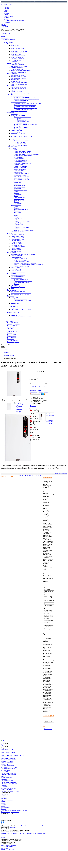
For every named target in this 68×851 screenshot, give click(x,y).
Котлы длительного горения (19, 51)
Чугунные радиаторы (17, 69)
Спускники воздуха (19, 170)
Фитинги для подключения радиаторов (25, 230)
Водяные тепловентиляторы (19, 145)
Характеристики (29, 475)
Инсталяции (14, 285)
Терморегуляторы (22, 123)
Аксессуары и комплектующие (22, 117)
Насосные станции (16, 240)
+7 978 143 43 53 (5, 26)
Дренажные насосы (16, 245)
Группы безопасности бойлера (22, 151)
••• (8, 318)
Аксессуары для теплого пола (19, 111)
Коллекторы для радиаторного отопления (25, 124)
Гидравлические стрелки (18, 133)
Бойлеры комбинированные (18, 78)
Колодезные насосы (16, 243)
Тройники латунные (19, 197)
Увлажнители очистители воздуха (20, 305)
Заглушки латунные (19, 187)
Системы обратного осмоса (21, 261)
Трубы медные (18, 225)
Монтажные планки (19, 214)
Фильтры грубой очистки (21, 178)
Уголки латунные (19, 199)
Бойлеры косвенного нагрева (19, 76)
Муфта (16, 215)
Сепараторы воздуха (20, 169)
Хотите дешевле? (43, 392)
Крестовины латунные (20, 190)
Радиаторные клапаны (20, 166)
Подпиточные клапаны (20, 161)
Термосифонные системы (18, 272)
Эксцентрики (18, 203)
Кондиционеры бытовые (18, 291)
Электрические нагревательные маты (24, 106)
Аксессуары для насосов (17, 234)
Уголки (16, 228)
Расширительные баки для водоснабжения (23, 254)
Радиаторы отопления (13, 63)
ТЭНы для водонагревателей (19, 84)
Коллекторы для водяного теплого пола (25, 97)
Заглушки (16, 208)
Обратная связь (5, 745)
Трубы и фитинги (16, 205)
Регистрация (8, 4)
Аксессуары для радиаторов (18, 72)
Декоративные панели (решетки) (23, 281)
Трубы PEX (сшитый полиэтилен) (23, 221)
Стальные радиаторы (17, 67)
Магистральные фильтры (21, 258)
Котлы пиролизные (16, 54)
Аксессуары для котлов (17, 58)
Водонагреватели (12, 73)
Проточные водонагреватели (19, 82)
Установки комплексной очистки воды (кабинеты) (28, 264)
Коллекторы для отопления (18, 115)
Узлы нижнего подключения (22, 176)
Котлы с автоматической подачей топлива (22, 49)
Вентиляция (10, 296)
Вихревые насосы (16, 249)
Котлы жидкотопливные (17, 48)
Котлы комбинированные (18, 52)
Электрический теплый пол (18, 102)
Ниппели (16, 193)
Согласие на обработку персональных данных (32, 833)
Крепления (17, 211)
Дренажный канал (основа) (21, 282)
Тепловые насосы (16, 137)
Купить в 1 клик (43, 386)
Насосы (9, 233)
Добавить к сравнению (35, 390)
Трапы (12, 288)
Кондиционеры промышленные (20, 294)
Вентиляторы (14, 297)
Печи (12, 139)
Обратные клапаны (19, 158)
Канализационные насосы (18, 246)
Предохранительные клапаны (22, 163)
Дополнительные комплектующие (20, 93)
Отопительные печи (19, 142)
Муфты (16, 191)
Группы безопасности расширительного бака (26, 154)
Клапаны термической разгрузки (23, 155)
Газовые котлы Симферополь (15, 20)
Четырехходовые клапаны (21, 179)
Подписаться (12, 827)
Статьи (6, 19)
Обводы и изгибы (19, 217)
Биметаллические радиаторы (19, 66)
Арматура (13, 148)
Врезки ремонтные (19, 185)
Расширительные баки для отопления (21, 136)
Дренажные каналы (16, 278)
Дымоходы (14, 61)
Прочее (19, 118)
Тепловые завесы (15, 302)
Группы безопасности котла (22, 152)
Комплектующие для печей (21, 140)
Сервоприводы (21, 120)
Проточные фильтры (20, 260)
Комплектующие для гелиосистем (20, 269)
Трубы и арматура (12, 146)
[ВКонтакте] (41, 394)
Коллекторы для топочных (21, 127)
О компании (7, 7)
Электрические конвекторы (18, 87)
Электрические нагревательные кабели (25, 105)
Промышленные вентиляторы (22, 300)
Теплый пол (10, 94)
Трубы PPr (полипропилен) (21, 222)
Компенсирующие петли (21, 209)
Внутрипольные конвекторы (19, 88)
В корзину (33, 386)
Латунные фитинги (16, 181)
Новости (6, 10)
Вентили (16, 149)
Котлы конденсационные (18, 46)
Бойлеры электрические (17, 75)
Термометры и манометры (21, 173)
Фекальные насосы (16, 248)
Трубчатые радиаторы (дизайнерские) (21, 70)
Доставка (6, 13)
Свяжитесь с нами (6, 33)
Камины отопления (16, 130)
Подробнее (33, 406)
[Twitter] (43, 394)
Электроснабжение (12, 306)
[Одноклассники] (45, 394)
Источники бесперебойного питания (21, 309)
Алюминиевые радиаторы (18, 64)
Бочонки (16, 184)
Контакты (7, 17)
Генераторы (14, 307)
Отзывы (38, 475)
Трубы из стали (18, 224)
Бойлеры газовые (15, 79)
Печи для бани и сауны (20, 143)
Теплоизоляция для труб (17, 231)
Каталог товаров (8, 42)
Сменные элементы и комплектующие (25, 263)
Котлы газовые (15, 45)
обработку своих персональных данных (49, 825)
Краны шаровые (18, 157)
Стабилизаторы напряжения (19, 310)
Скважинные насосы (16, 242)
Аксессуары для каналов (21, 279)
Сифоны (16, 284)
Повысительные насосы (17, 239)
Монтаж (6, 8)
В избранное (33, 392)
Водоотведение (11, 273)
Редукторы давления (20, 167)
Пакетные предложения (17, 60)
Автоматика (14, 114)
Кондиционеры (11, 290)
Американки (17, 182)
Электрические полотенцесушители (21, 316)
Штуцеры (16, 202)
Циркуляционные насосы (18, 236)
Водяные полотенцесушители (19, 313)
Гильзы (16, 206)
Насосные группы (16, 251)
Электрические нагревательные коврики (25, 108)
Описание (20, 475)
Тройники (17, 219)
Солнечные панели (16, 270)
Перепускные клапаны (20, 160)
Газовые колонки (15, 81)
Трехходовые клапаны (20, 175)
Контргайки (17, 188)
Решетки (13, 90)
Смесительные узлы (23, 121)
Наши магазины (8, 16)
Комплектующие (15, 315)
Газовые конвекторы (16, 91)
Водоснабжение (11, 252)
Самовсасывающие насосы (18, 237)
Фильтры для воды (16, 257)
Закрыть (3, 837)
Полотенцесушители (13, 312)
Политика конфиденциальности (10, 833)
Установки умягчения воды (21, 266)
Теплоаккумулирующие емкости (20, 131)
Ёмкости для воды (16, 267)
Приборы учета (18, 164)
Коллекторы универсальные (22, 126)
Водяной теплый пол (17, 96)
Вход (2, 4)
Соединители (18, 218)
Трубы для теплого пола (21, 100)
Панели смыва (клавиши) (18, 287)
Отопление (10, 112)
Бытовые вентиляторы (20, 299)
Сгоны (16, 196)
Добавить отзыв (47, 729)
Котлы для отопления (13, 43)
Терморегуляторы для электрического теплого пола (28, 103)
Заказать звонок (5, 742)
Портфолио (7, 22)
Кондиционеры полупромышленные (21, 293)
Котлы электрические (17, 57)
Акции (6, 11)
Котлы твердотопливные (18, 55)
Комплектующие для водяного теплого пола (26, 99)
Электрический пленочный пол (23, 109)
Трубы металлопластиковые (22, 227)
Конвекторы (10, 85)
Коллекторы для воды (20, 129)
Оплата (6, 14)
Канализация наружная (17, 276)
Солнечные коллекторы (17, 255)
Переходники (18, 194)
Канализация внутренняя (18, 275)
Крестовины (17, 212)
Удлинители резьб (19, 200)
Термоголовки (18, 172)
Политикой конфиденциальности (27, 825)
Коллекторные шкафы (17, 134)
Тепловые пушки (15, 303)
